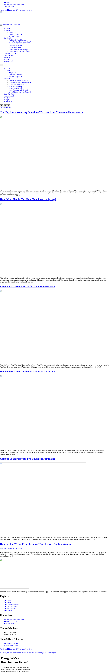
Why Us (11, 32)
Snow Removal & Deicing (18, 50)
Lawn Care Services (15, 44)
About (6, 30)
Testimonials (8, 55)
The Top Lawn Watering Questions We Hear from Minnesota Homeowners (41, 112)
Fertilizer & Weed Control (17, 40)
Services (7, 38)
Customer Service (15, 34)
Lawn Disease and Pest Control (19, 51)
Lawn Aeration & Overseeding (19, 42)
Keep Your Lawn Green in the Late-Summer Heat (27, 286)
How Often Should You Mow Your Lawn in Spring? (28, 199)
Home (6, 28)
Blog (6, 59)
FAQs (6, 57)
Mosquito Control (15, 46)
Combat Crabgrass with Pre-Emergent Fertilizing (27, 458)
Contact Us (8, 61)
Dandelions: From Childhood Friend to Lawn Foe (27, 371)
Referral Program (14, 36)
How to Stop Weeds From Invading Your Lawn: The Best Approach (37, 544)
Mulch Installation (15, 48)
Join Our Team (9, 53)
